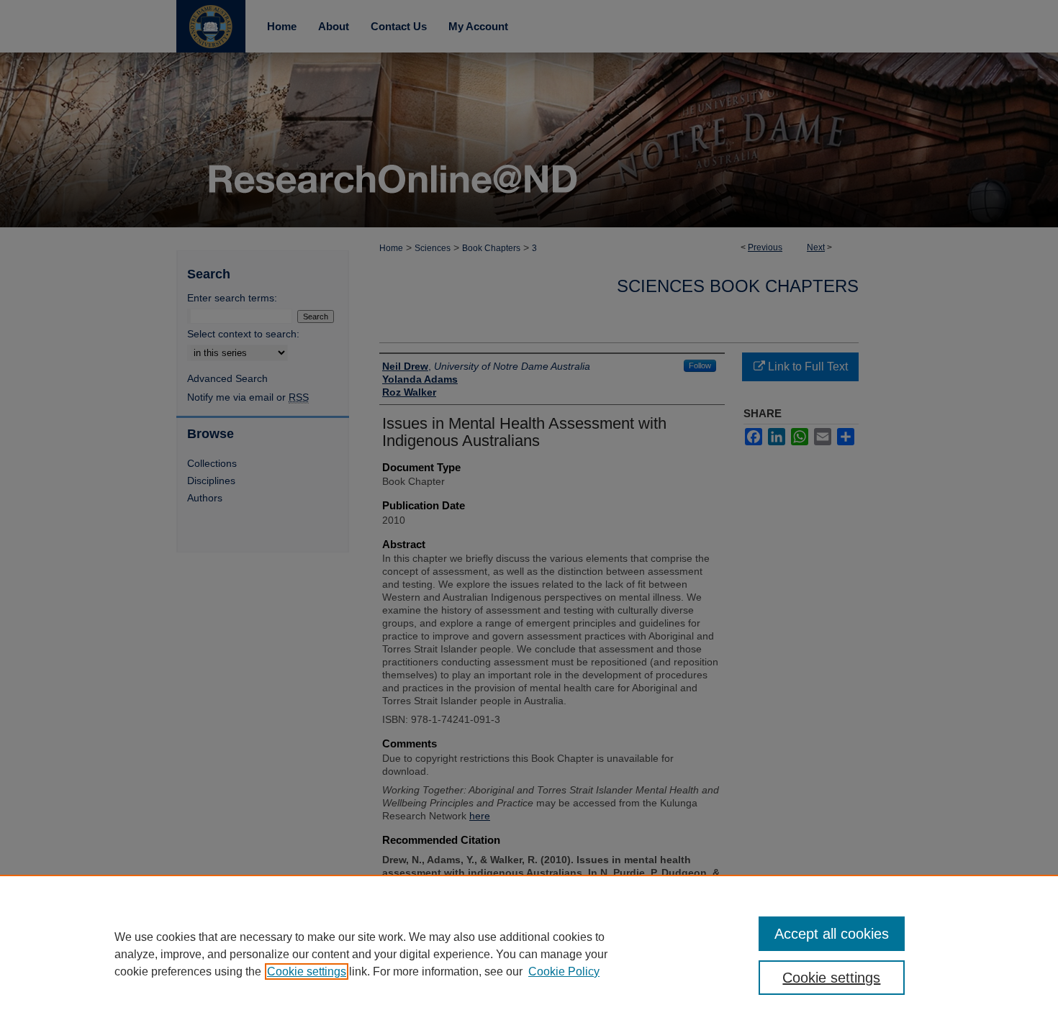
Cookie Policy (564, 971)
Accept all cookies (831, 934)
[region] (529, 954)
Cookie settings (306, 971)
